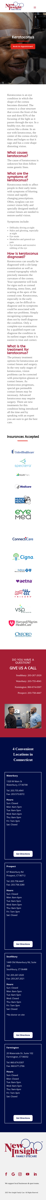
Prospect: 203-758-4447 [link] (29, 693)
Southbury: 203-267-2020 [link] (28, 675)
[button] (35, 7)
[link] (15, 6)
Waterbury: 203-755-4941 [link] (28, 681)
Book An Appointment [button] (23, 46)
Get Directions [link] (23, 853)
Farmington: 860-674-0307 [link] (28, 687)
